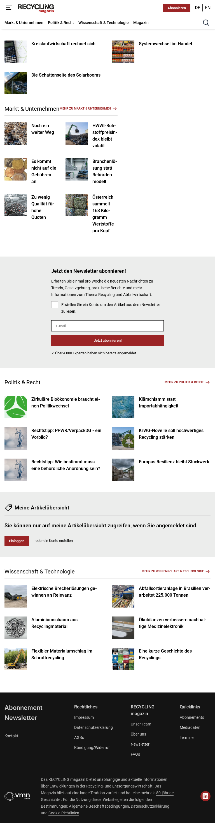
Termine (186, 737)
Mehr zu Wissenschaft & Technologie (173, 571)
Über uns (138, 734)
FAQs (135, 754)
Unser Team (141, 724)
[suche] (206, 22)
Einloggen (16, 541)
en (208, 7)
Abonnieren (176, 8)
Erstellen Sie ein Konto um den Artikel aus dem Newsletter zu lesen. (110, 308)
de (197, 7)
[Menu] (8, 7)
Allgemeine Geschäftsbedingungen (99, 806)
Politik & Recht (22, 382)
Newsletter (20, 717)
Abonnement (23, 707)
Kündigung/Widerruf (92, 747)
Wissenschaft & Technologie (39, 571)
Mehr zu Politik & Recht (184, 382)
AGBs (79, 737)
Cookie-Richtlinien (63, 813)
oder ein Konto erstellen (54, 541)
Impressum (84, 717)
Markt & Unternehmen (31, 108)
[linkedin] (205, 796)
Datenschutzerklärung (93, 727)
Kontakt (11, 735)
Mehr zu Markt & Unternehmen (85, 108)
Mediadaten (190, 727)
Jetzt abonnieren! (107, 340)
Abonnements (192, 717)
